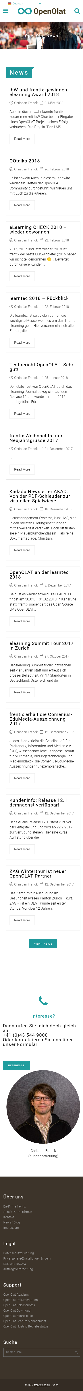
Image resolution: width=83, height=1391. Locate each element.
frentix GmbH (42, 1385)
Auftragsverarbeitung (18, 1269)
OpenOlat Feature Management (24, 1321)
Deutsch (17, 3)
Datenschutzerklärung (18, 1253)
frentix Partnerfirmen (17, 1212)
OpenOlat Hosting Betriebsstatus (25, 1326)
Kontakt (8, 1217)
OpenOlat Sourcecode (18, 1316)
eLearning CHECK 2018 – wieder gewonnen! (38, 230)
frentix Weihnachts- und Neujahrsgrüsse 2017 (37, 438)
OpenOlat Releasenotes (19, 1305)
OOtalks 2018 (25, 161)
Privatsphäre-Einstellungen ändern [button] (27, 1258)
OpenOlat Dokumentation (20, 1300)
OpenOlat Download (17, 1310)
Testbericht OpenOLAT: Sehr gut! (41, 367)
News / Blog (11, 1222)
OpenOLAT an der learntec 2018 (39, 575)
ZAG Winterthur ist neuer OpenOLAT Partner (38, 874)
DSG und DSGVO (14, 1264)
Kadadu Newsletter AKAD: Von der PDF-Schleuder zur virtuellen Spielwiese (40, 496)
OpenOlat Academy (16, 1294)
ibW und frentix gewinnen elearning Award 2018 (38, 92)
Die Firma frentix (14, 1206)
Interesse (16, 1065)
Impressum (11, 1227)
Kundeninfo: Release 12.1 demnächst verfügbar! (39, 803)
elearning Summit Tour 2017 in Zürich (42, 646)
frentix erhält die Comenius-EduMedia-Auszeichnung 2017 (41, 719)
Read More (22, 139)
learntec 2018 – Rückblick (39, 298)
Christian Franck (26, 103)
